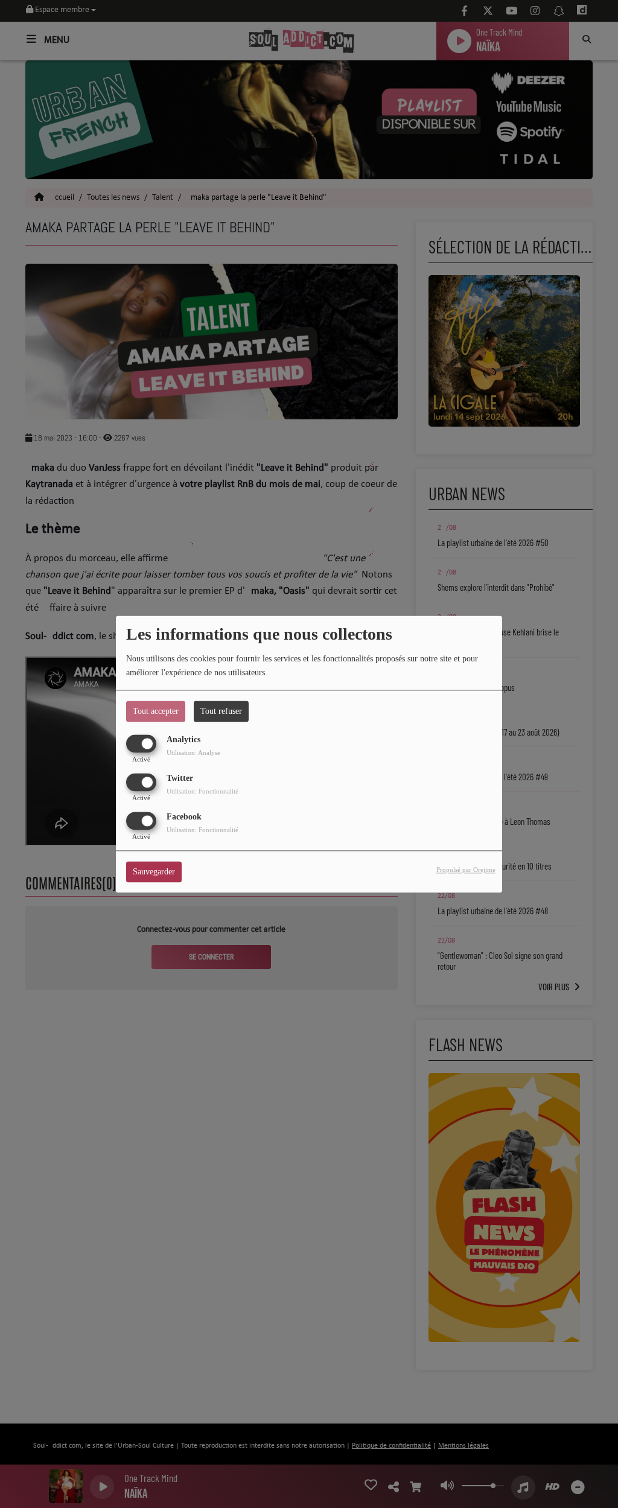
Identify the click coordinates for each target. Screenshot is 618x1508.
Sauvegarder (154, 871)
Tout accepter (156, 711)
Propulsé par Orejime (465, 869)
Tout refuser (221, 711)
